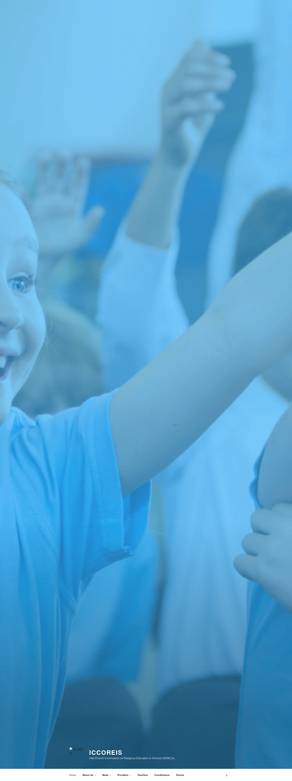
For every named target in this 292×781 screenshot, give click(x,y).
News (105, 775)
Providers (122, 775)
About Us (87, 775)
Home (72, 775)
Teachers (142, 775)
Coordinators (162, 775)
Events (180, 775)
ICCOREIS (106, 752)
